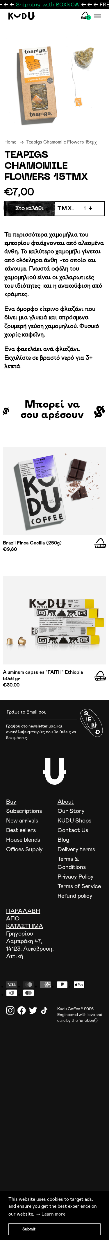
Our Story (71, 811)
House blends (23, 840)
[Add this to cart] (100, 543)
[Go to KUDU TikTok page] (44, 1010)
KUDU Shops (74, 821)
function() (88, 1021)
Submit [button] (28, 1229)
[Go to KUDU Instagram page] (10, 1010)
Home (10, 142)
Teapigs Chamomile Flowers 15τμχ (61, 142)
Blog (63, 840)
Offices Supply (24, 849)
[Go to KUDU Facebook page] (21, 1010)
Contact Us (73, 830)
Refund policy (75, 896)
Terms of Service (79, 886)
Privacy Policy (76, 877)
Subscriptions (24, 811)
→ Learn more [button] (50, 1214)
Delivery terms (76, 849)
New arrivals (22, 821)
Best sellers (21, 830)
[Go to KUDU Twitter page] (33, 1010)
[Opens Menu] (97, 16)
